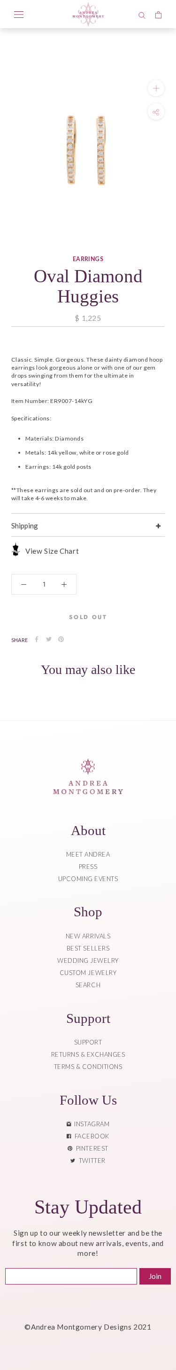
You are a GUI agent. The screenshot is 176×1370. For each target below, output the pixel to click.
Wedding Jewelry (88, 960)
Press (88, 866)
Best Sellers (88, 948)
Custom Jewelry (88, 972)
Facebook (90, 1136)
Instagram (90, 1124)
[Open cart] (158, 14)
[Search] (141, 14)
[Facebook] (36, 639)
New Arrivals (88, 936)
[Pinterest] (61, 639)
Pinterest (90, 1148)
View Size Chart (52, 551)
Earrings (88, 259)
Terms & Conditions (88, 1066)
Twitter (91, 1160)
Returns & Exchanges (88, 1054)
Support (88, 1042)
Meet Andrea (88, 854)
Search (88, 985)
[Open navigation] (18, 14)
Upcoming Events (88, 878)
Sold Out (88, 617)
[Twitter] (49, 639)
